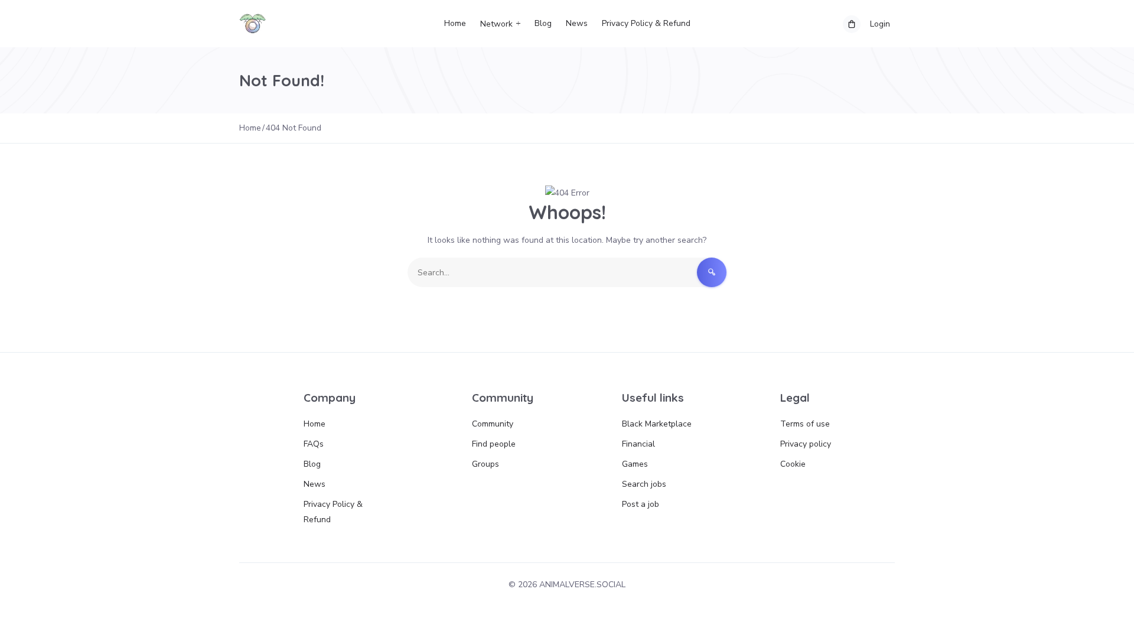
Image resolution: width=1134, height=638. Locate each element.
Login (880, 24)
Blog (543, 23)
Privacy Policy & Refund (646, 23)
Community (492, 423)
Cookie (793, 464)
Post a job (640, 504)
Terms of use (805, 423)
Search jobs (644, 484)
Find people (494, 444)
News (577, 23)
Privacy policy (805, 444)
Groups (485, 464)
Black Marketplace (657, 423)
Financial (638, 444)
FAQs (314, 444)
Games (635, 464)
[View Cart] (851, 24)
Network (496, 24)
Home (455, 23)
